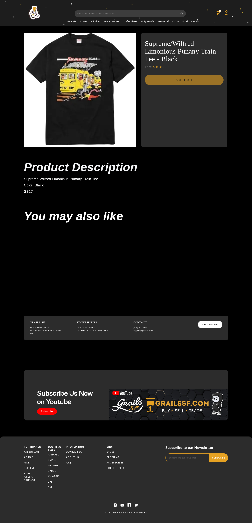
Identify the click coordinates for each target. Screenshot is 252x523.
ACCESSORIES (115, 462)
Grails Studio (190, 21)
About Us (72, 457)
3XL (50, 487)
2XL (50, 481)
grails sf (163, 21)
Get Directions (210, 324)
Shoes (84, 21)
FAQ (68, 462)
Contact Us (74, 451)
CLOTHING (112, 457)
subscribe (47, 411)
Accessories (111, 21)
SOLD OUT (184, 80)
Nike (26, 462)
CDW (175, 21)
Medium (53, 465)
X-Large (53, 476)
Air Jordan (31, 451)
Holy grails (148, 21)
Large (52, 470)
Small (52, 460)
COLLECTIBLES (115, 468)
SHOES (110, 451)
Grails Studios (29, 479)
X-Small (53, 454)
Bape (27, 473)
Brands (71, 21)
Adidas (28, 457)
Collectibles (130, 21)
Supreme (29, 468)
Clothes (96, 21)
